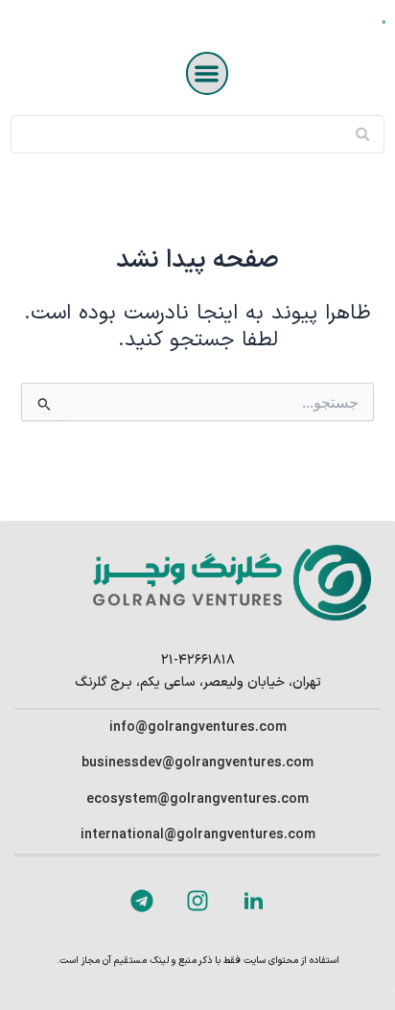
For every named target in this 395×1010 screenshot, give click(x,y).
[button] (207, 73)
